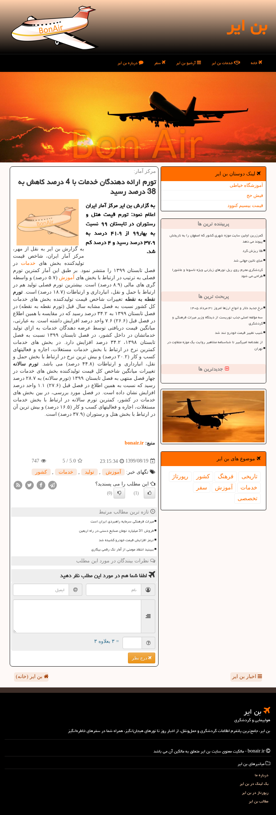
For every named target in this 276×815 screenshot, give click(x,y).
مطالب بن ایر (258, 801)
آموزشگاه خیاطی (246, 185)
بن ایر (247, 25)
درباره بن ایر (128, 62)
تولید (89, 472)
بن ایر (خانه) (30, 676)
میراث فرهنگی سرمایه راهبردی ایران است (122, 521)
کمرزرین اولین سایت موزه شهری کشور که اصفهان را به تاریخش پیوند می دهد (216, 238)
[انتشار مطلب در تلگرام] (52, 484)
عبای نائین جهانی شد (248, 260)
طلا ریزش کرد (253, 250)
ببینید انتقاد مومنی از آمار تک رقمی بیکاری (122, 549)
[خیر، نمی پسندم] (119, 493)
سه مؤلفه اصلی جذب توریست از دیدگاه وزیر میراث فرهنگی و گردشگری (217, 320)
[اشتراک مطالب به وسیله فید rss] (18, 484)
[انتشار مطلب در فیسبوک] (41, 484)
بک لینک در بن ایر (254, 783)
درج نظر (140, 657)
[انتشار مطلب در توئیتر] (29, 484)
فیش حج (255, 195)
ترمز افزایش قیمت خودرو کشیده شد (126, 540)
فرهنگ (226, 476)
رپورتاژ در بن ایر (255, 792)
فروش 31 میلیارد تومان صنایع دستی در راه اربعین (116, 530)
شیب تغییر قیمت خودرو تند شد (239, 332)
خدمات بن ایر (223, 62)
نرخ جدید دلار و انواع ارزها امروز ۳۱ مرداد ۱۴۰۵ (226, 308)
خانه (254, 62)
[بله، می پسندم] (149, 493)
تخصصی (247, 498)
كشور (203, 476)
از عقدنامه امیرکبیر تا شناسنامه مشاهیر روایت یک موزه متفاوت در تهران (215, 345)
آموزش (224, 487)
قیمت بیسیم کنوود (245, 205)
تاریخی (249, 476)
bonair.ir (134, 443)
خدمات (248, 487)
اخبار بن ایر (245, 676)
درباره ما (261, 775)
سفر (158, 62)
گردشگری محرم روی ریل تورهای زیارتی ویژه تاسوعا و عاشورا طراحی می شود (217, 273)
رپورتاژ (180, 476)
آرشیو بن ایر (186, 62)
